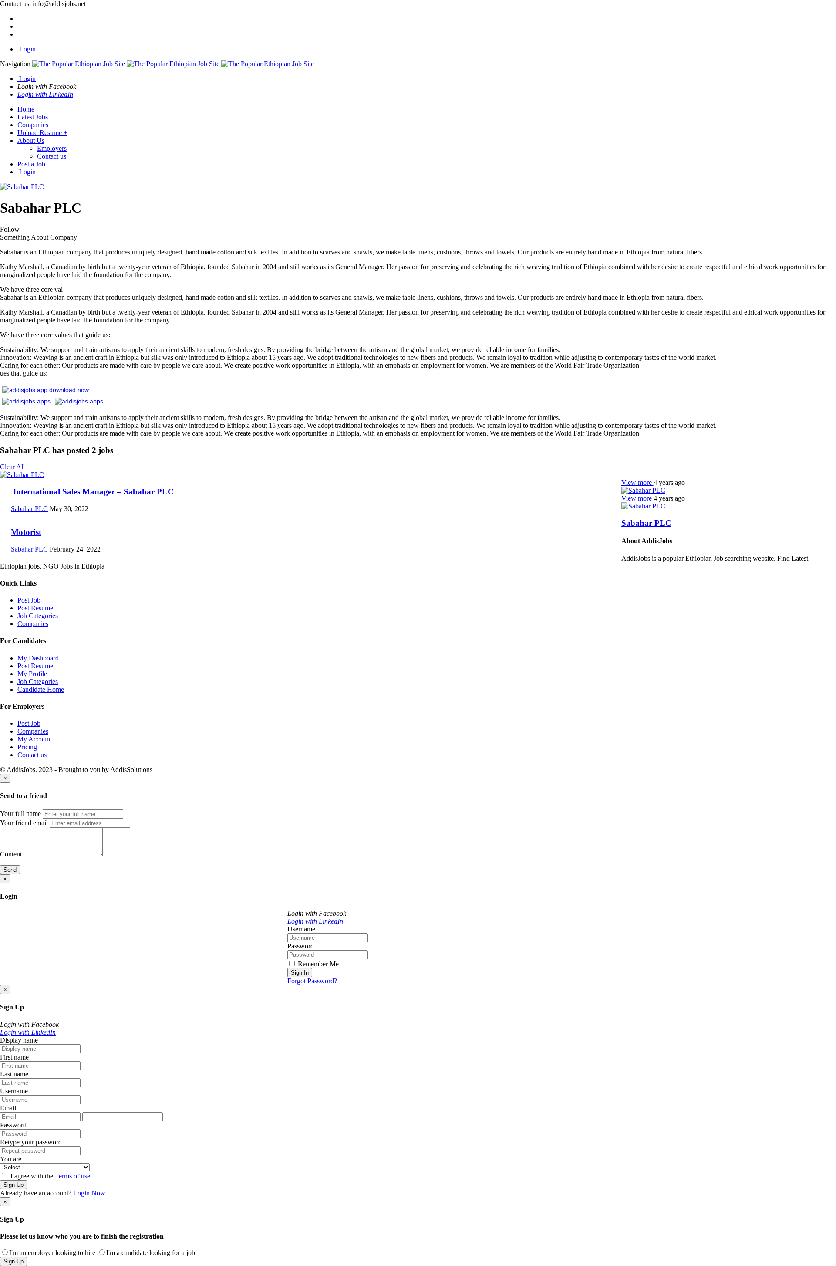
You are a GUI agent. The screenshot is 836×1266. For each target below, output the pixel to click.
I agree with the (49, 1176)
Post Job (28, 600)
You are (10, 1159)
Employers (52, 148)
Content (11, 854)
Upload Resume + (42, 132)
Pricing (27, 747)
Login (26, 49)
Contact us (51, 156)
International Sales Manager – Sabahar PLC (93, 491)
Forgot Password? (312, 981)
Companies (32, 125)
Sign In (300, 972)
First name (14, 1057)
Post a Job (31, 164)
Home (25, 109)
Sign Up (13, 1184)
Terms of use (72, 1176)
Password (300, 946)
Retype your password (31, 1142)
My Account (34, 739)
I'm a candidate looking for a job (150, 1252)
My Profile (32, 673)
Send (10, 870)
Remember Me (317, 964)
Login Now (89, 1193)
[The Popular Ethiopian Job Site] (173, 64)
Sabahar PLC (646, 523)
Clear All (12, 467)
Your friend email (24, 822)
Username (301, 929)
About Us (30, 140)
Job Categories (37, 615)
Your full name (20, 813)
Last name (14, 1074)
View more (637, 482)
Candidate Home (40, 689)
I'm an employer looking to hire (52, 1252)
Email (8, 1108)
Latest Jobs (32, 117)
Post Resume (35, 608)
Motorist (26, 532)
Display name (19, 1040)
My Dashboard (38, 658)
